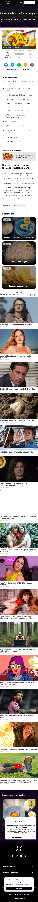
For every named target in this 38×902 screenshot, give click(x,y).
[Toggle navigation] (3, 3)
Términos (22, 882)
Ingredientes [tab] (12, 69)
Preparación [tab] (27, 69)
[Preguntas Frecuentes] (21, 3)
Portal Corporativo (10, 873)
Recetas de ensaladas (30, 92)
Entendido (19, 888)
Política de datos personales (19, 894)
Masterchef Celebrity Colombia (8, 92)
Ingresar (27, 3)
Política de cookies (19, 898)
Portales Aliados (9, 867)
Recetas (23, 92)
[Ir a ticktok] (9, 856)
